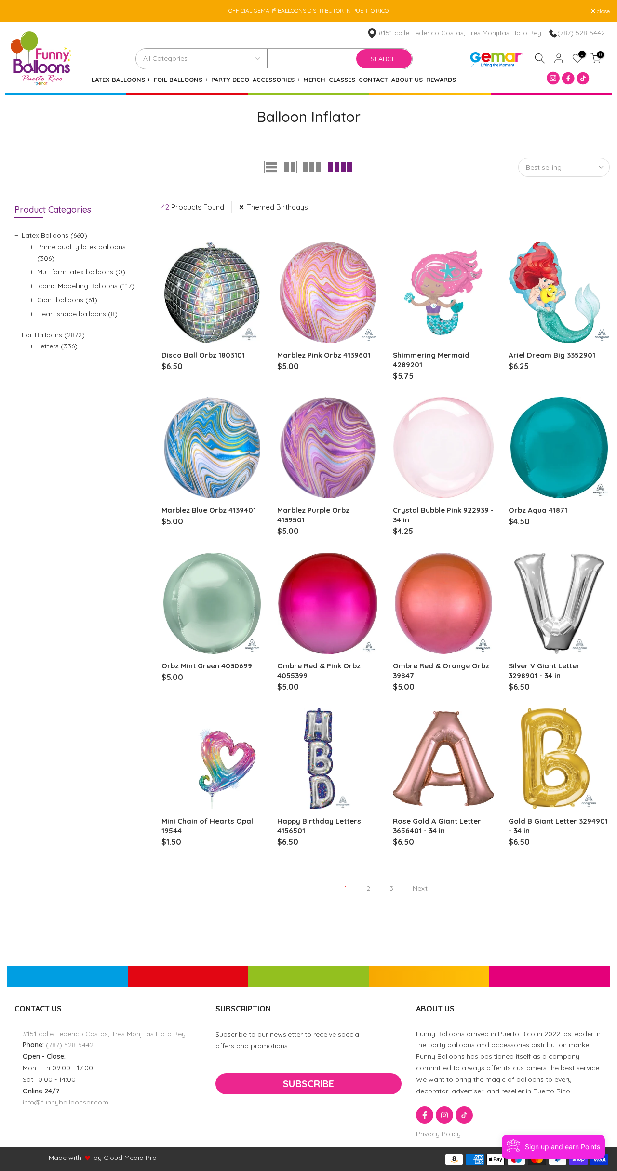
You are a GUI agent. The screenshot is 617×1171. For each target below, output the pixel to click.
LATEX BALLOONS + (121, 80)
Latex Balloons (54, 235)
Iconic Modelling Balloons (85, 285)
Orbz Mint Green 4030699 (206, 665)
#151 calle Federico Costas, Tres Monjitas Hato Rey (459, 32)
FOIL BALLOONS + (181, 80)
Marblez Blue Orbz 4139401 (208, 510)
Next (420, 888)
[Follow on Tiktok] (464, 1115)
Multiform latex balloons (81, 271)
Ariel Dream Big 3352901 (552, 354)
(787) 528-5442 (581, 32)
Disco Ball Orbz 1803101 (203, 354)
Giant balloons (67, 299)
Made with (65, 1157)
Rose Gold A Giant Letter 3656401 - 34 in (437, 825)
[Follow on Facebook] (424, 1115)
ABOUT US (407, 80)
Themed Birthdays (277, 207)
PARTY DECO (230, 80)
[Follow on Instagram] (444, 1115)
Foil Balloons (53, 335)
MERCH (314, 80)
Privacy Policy (438, 1134)
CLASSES (342, 80)
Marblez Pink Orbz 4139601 (324, 354)
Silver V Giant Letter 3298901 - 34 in (544, 670)
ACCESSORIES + (276, 80)
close (19, 11)
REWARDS (441, 80)
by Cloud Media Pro (125, 1157)
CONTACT (373, 80)
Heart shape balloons (77, 313)
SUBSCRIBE (308, 1084)
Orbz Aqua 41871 (538, 510)
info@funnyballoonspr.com (65, 1102)
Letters (57, 346)
